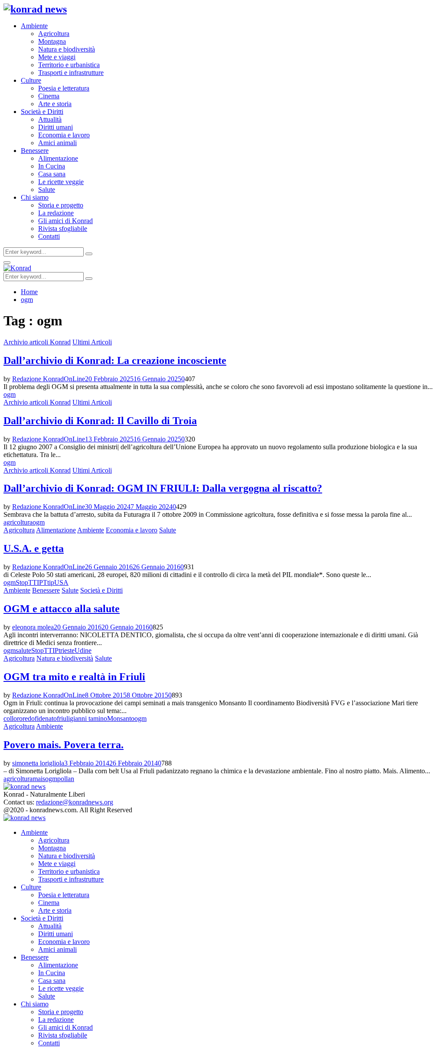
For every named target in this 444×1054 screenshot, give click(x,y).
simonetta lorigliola (38, 763)
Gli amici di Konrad (65, 220)
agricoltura (18, 522)
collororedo (19, 718)
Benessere (35, 150)
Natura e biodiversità (66, 49)
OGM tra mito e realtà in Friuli (74, 676)
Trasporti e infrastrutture (71, 72)
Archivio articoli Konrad (37, 342)
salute (23, 650)
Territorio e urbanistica (69, 64)
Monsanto (120, 718)
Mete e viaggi (56, 57)
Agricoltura (53, 33)
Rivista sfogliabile (62, 228)
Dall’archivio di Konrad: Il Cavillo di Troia (100, 420)
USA (61, 582)
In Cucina (51, 166)
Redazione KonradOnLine (48, 379)
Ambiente (34, 25)
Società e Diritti (42, 111)
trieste (67, 650)
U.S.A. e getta (33, 548)
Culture (31, 80)
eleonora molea (33, 627)
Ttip (48, 582)
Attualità (50, 119)
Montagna (52, 41)
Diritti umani (55, 127)
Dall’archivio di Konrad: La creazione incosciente (114, 360)
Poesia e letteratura (63, 88)
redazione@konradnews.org (74, 802)
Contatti (49, 236)
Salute (46, 189)
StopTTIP (29, 582)
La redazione (56, 213)
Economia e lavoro (64, 135)
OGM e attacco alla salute (61, 608)
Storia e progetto (60, 205)
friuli (63, 718)
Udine (83, 650)
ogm (9, 394)
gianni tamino (88, 718)
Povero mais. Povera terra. (63, 744)
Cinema (48, 96)
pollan (65, 778)
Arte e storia (55, 103)
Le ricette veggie (61, 181)
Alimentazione (58, 158)
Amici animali (57, 142)
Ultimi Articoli (92, 342)
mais (39, 778)
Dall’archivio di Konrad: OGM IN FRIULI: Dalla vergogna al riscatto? (162, 488)
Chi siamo (35, 197)
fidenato (46, 718)
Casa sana (51, 174)
